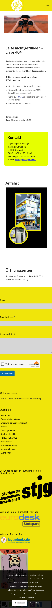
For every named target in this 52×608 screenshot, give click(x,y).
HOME (20, 96)
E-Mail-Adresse (7, 317)
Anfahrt (12, 183)
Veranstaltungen (8, 449)
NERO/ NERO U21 (9, 438)
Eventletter (6, 453)
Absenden (7, 373)
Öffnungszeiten (18, 270)
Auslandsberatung (9, 445)
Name (2, 300)
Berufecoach (6, 441)
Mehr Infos (34, 603)
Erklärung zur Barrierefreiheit (14, 423)
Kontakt (14, 137)
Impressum (5, 415)
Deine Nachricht (8, 334)
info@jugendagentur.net (25, 159)
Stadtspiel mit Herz (9, 434)
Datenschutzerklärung (11, 419)
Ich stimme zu (19, 603)
